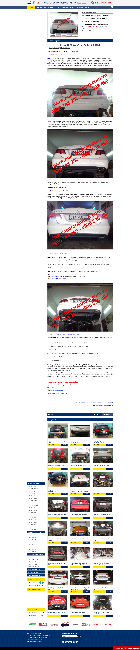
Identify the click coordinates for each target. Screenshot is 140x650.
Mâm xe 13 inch (32, 534)
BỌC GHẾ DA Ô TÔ (33, 572)
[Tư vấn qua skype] (40, 582)
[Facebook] (94, 414)
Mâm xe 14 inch (32, 537)
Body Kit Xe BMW (33, 561)
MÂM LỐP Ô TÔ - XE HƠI (34, 532)
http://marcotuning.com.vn (59, 387)
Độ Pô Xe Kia (32, 493)
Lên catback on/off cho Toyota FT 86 (57, 514)
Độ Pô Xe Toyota (33, 498)
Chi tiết (64, 444)
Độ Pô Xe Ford (32, 512)
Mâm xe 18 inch (32, 546)
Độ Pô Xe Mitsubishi (33, 495)
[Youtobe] (74, 642)
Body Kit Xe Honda (33, 557)
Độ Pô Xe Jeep (32, 529)
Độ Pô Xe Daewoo (33, 510)
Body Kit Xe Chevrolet (34, 566)
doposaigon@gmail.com (58, 390)
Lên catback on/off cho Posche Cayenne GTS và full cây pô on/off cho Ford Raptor (101, 565)
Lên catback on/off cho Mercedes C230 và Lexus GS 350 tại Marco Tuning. (79, 565)
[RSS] (76, 642)
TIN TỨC (72, 7)
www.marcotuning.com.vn (36, 639)
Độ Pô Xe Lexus (32, 503)
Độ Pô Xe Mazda (33, 500)
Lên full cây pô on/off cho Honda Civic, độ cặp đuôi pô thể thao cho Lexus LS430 (101, 614)
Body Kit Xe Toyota (33, 559)
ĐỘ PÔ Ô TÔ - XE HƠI (33, 483)
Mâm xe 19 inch (32, 549)
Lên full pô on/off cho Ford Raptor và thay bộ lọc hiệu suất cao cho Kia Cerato (80, 589)
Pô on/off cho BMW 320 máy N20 (101, 490)
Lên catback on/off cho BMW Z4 (78, 612)
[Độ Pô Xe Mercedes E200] (53, 35)
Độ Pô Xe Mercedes (33, 505)
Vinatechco (81, 648)
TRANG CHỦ (31, 7)
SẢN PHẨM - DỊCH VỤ (49, 7)
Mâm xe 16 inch (32, 542)
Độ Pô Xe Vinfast (33, 524)
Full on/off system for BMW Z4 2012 (79, 539)
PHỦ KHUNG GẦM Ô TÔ (34, 569)
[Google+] (71, 642)
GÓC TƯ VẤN (65, 7)
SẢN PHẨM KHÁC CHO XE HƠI (35, 575)
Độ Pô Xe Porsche (33, 522)
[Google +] (100, 414)
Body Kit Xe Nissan (33, 564)
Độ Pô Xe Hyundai (33, 491)
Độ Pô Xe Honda (33, 515)
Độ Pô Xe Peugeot (33, 527)
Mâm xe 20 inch (32, 551)
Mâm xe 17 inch (32, 544)
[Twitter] (97, 414)
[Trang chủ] (33, 2)
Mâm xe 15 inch (32, 539)
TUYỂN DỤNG (80, 7)
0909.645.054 (133, 649)
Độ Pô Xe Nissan (33, 507)
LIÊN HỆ (87, 7)
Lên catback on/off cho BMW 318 (79, 514)
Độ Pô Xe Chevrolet (33, 488)
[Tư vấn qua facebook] (43, 582)
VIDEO (58, 7)
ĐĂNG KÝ (79, 636)
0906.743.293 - (122, 649)
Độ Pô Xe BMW (32, 486)
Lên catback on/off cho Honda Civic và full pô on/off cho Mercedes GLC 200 (79, 491)
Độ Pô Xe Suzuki (33, 517)
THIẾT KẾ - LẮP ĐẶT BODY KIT (36, 554)
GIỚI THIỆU (39, 7)
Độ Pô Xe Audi (32, 519)
